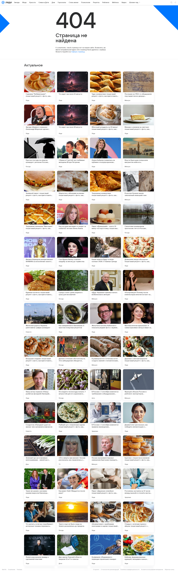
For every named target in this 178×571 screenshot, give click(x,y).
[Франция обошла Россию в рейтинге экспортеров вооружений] (138, 384)
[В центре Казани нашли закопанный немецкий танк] (138, 186)
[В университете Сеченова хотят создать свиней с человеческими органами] (105, 351)
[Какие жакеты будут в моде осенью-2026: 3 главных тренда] (105, 252)
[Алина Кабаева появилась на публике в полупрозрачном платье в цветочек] (105, 153)
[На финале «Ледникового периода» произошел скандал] (105, 550)
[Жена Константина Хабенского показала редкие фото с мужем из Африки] (105, 318)
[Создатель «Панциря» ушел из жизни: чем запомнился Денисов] (39, 417)
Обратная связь (169, 569)
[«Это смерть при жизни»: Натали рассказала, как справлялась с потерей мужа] (72, 450)
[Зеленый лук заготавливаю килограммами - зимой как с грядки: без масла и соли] (39, 450)
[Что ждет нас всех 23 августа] (72, 87)
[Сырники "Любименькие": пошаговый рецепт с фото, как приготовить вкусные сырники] (39, 87)
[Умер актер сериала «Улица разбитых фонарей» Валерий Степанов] (39, 384)
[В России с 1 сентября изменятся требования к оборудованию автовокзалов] (105, 384)
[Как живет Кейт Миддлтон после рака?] (72, 483)
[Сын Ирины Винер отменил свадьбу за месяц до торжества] (72, 252)
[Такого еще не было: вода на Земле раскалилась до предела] (72, 517)
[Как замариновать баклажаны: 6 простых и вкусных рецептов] (72, 318)
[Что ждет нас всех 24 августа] (72, 120)
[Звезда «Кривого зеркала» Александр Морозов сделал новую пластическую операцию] (39, 120)
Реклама (19, 569)
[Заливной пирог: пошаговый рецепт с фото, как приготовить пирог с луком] (39, 186)
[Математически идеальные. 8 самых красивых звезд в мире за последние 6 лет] (138, 318)
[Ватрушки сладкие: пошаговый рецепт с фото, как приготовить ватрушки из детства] (39, 351)
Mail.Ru (4, 569)
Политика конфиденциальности (129, 569)
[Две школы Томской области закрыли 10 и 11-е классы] (72, 550)
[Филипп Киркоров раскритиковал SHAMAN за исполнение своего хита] (39, 252)
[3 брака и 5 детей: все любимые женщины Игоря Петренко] (72, 153)
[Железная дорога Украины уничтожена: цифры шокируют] (39, 318)
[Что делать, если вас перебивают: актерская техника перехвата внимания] (39, 517)
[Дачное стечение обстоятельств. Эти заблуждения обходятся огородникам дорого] (72, 351)
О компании (11, 569)
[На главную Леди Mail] (8, 2)
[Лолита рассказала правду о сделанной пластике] (39, 550)
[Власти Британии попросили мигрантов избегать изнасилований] (138, 153)
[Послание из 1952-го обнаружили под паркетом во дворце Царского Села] (138, 87)
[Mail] (3, 2)
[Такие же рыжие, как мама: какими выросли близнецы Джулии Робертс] (39, 483)
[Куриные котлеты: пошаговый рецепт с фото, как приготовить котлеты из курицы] (39, 285)
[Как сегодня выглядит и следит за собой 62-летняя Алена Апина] (72, 219)
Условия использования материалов (152, 569)
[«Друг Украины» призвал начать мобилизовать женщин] (105, 285)
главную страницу (78, 52)
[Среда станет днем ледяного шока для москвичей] (72, 285)
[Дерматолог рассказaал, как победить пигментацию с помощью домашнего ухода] (138, 417)
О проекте (96, 569)
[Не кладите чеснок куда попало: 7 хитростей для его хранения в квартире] (72, 384)
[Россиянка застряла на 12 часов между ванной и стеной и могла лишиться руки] (138, 483)
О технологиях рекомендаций (110, 569)
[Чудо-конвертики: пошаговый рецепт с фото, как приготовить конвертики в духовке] (105, 87)
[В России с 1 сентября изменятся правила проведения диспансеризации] (105, 417)
